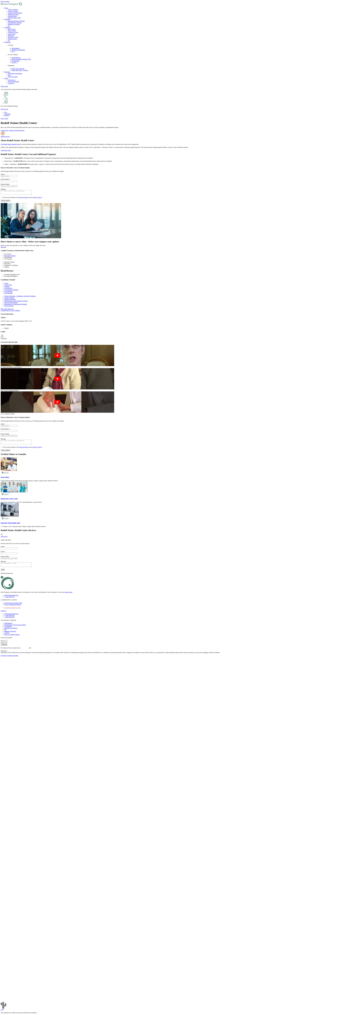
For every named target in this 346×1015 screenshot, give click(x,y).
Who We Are (11, 80)
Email (3, 551)
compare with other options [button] (16, 130)
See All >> (15, 62)
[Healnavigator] (11, 5)
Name (3, 174)
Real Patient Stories (13, 81)
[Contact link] (6, 95)
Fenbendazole (15, 48)
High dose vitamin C (10, 255)
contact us (3, 611)
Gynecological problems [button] (11, 290)
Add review (4, 536)
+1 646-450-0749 (9, 597)
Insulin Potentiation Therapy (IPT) (21, 59)
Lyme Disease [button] (8, 291)
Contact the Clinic (6, 150)
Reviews (6, 115)
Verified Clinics (12, 16)
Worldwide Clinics (13, 14)
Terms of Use (24, 648)
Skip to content (5, 1)
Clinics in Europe (13, 11)
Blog (9, 75)
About (6, 78)
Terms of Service (24, 197)
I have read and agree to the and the (23, 197)
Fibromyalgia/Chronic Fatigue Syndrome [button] (16, 301)
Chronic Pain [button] (8, 285)
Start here (3, 247)
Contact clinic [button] (5, 130)
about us (68, 592)
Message (3, 189)
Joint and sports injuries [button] (11, 302)
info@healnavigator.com (11, 595)
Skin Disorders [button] (8, 293)
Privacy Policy (35, 648)
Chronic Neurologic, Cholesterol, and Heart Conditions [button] (20, 296)
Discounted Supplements (15, 73)
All (9, 26)
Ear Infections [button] (8, 288)
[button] (7, 309)
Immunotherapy (16, 57)
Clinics (6, 8)
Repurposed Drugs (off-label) (16, 21)
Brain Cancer (11, 29)
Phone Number (5, 184)
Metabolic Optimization (18, 50)
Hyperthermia (15, 61)
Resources (7, 72)
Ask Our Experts (13, 77)
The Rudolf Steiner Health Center (10, 144)
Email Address (5, 179)
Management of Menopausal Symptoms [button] (15, 304)
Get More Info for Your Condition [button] (10, 310)
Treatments (7, 42)
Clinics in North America (15, 13)
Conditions (7, 27)
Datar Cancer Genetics (18, 68)
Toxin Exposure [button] (8, 306)
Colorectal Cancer (13, 32)
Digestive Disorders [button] (10, 299)
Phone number (5, 556)
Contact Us (11, 83)
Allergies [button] (6, 286)
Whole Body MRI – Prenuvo (20, 70)
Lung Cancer (11, 34)
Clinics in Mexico (13, 9)
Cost (5, 112)
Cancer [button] (6, 283)
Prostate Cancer (12, 39)
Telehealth (7, 19)
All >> (13, 51)
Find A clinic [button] (4, 86)
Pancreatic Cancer (13, 37)
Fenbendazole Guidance (15, 22)
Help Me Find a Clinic (14, 18)
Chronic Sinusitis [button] (9, 297)
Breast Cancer (12, 30)
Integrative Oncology (14, 24)
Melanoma (11, 35)
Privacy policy (37, 197)
